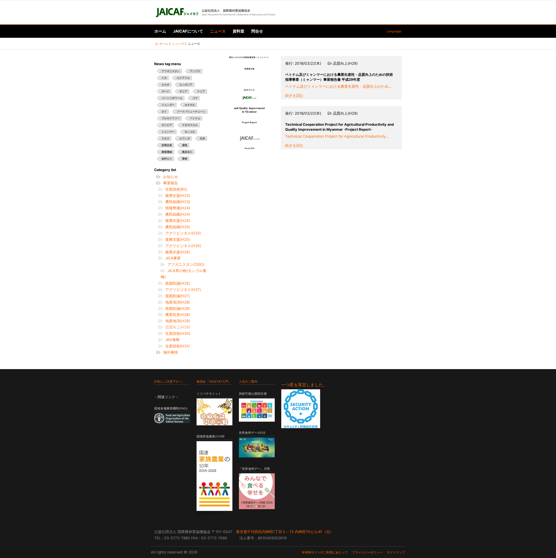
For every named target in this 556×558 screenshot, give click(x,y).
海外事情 (170, 352)
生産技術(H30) (177, 333)
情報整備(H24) (177, 208)
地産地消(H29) (177, 321)
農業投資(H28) (177, 314)
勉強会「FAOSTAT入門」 (214, 381)
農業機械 (167, 152)
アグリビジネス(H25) (182, 233)
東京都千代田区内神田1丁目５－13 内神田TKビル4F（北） (285, 532)
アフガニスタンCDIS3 (185, 264)
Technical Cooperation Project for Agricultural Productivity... (337, 136)
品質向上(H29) (177, 327)
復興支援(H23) (177, 195)
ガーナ (165, 91)
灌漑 (184, 145)
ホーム (160, 31)
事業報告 (170, 183)
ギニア (183, 91)
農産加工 (187, 152)
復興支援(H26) (177, 252)
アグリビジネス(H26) (182, 246)
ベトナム (195, 118)
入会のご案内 (248, 381)
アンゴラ (195, 71)
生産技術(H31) (177, 346)
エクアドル (183, 77)
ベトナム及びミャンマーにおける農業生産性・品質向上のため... (338, 86)
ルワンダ (184, 138)
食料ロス (167, 158)
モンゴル (190, 131)
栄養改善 (167, 145)
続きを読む (294, 95)
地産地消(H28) (177, 302)
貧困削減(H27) (177, 296)
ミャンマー (168, 131)
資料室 (238, 31)
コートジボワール (172, 98)
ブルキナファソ (171, 118)
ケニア (201, 91)
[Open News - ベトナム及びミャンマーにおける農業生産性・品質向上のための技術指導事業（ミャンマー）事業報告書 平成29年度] (249, 77)
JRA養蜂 (172, 340)
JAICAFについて (188, 31)
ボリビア (167, 125)
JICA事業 (172, 258)
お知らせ (170, 177)
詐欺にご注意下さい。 (169, 381)
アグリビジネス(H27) (182, 289)
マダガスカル (190, 125)
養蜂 (184, 158)
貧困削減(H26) (177, 283)
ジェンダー (168, 104)
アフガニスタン (171, 71)
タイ (164, 111)
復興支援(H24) (177, 220)
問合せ (257, 31)
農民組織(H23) (177, 202)
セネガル (190, 104)
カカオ (165, 84)
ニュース (218, 31)
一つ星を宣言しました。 (304, 384)
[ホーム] (215, 12)
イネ (164, 77)
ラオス (165, 138)
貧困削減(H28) (177, 308)
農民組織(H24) (177, 214)
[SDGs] (257, 410)
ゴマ (195, 98)
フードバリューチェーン (191, 111)
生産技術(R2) (175, 189)
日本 (202, 138)
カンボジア (185, 84)
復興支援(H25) (177, 239)
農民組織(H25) (177, 227)
